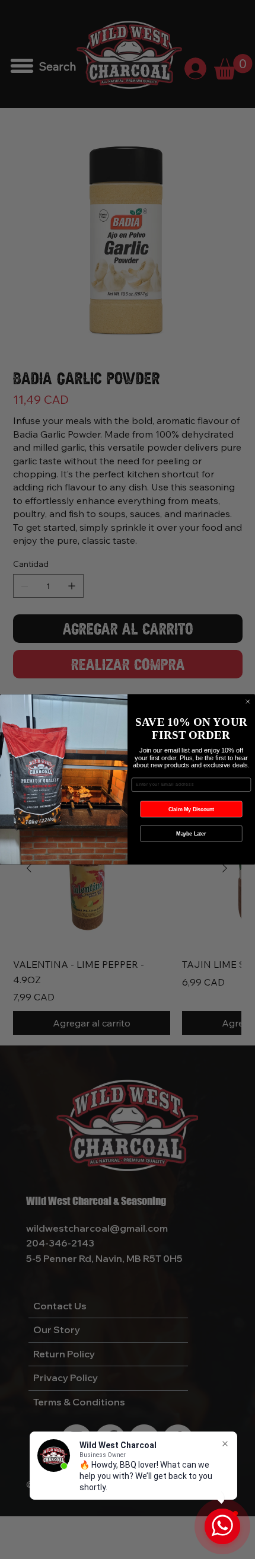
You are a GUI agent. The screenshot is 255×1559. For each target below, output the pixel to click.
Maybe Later (191, 833)
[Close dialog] (247, 701)
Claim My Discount (191, 809)
